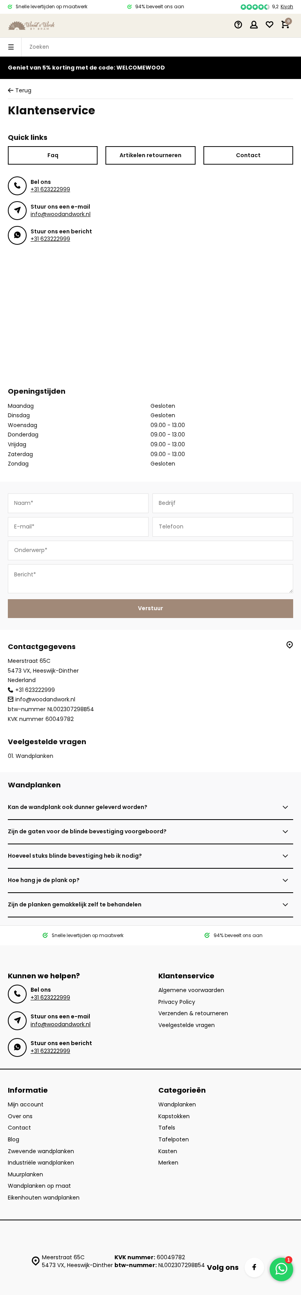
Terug (23, 90)
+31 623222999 (50, 189)
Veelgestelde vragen (186, 1025)
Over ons (20, 1116)
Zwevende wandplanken (41, 1151)
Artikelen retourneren (150, 155)
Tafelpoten (173, 1139)
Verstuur (150, 608)
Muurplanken (25, 1174)
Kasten (167, 1151)
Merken (168, 1163)
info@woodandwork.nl (61, 214)
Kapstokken (174, 1116)
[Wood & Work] (31, 25)
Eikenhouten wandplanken (44, 1197)
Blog (13, 1139)
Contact (248, 155)
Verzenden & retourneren (193, 1013)
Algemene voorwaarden (191, 990)
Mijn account (26, 1104)
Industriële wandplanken (41, 1163)
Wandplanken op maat (39, 1186)
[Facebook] (254, 1267)
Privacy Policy (176, 1002)
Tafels (166, 1128)
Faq (52, 155)
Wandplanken (177, 1104)
